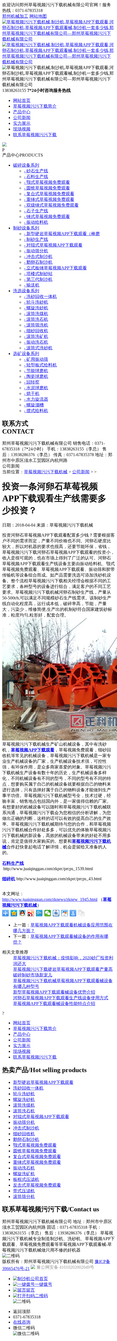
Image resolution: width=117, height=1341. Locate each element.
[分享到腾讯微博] (39, 913)
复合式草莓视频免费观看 (37, 1156)
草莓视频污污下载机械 (45, 471)
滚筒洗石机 (24, 1111)
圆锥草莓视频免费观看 (35, 1151)
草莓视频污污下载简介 (35, 106)
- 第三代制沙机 (38, 279)
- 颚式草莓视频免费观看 (47, 182)
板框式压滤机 (26, 1179)
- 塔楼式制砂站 (38, 273)
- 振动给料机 (36, 222)
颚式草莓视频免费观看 (35, 1145)
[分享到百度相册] (64, 913)
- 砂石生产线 (36, 171)
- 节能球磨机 (36, 370)
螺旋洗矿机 (24, 1173)
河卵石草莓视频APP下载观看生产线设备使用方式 (60, 997)
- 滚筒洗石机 (36, 319)
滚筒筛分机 (24, 1196)
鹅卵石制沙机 (26, 1139)
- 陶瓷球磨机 (36, 376)
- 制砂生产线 (36, 239)
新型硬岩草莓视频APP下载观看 (43, 1082)
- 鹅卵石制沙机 (38, 262)
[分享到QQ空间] (14, 913)
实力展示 (21, 123)
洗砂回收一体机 (28, 1088)
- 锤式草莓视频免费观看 (47, 216)
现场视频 (21, 129)
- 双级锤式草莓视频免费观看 (51, 205)
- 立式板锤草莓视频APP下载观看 (55, 268)
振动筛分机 (24, 1122)
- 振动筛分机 (36, 250)
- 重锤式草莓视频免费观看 (49, 199)
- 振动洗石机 (36, 342)
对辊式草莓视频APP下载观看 (41, 1116)
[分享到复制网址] (81, 913)
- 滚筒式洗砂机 (38, 348)
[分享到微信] (47, 913)
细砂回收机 (24, 1133)
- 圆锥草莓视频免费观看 (47, 188)
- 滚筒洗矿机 (36, 336)
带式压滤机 (24, 1190)
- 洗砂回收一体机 (40, 296)
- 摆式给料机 (36, 410)
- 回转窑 (31, 382)
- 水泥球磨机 (36, 387)
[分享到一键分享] (73, 913)
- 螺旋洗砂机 (36, 308)
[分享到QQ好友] (22, 913)
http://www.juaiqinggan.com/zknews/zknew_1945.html (49, 899)
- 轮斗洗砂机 (36, 302)
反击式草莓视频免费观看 (37, 1185)
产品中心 (21, 112)
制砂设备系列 (26, 228)
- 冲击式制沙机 (38, 256)
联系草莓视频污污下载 (35, 134)
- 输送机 (31, 285)
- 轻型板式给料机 (40, 365)
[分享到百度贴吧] (56, 913)
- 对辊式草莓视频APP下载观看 (53, 245)
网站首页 (21, 100)
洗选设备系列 (26, 290)
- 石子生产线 (36, 211)
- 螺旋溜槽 (34, 405)
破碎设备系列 (26, 165)
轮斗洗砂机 (24, 1093)
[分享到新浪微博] (30, 913)
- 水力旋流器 (36, 399)
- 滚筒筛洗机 (36, 325)
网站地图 (38, 16)
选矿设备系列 (26, 353)
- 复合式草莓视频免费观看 (49, 193)
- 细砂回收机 (36, 330)
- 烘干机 (31, 393)
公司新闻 (21, 117)
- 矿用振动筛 (36, 359)
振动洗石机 (24, 1168)
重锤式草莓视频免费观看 (37, 1162)
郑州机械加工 (15, 16)
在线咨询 (21, 1322)
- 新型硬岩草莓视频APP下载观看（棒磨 (62, 233)
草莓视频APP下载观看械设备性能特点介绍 (54, 1003)
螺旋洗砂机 (24, 1099)
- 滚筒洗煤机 (36, 313)
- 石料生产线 (36, 176)
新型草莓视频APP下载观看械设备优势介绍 (54, 992)
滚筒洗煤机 (24, 1105)
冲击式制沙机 (26, 1128)
